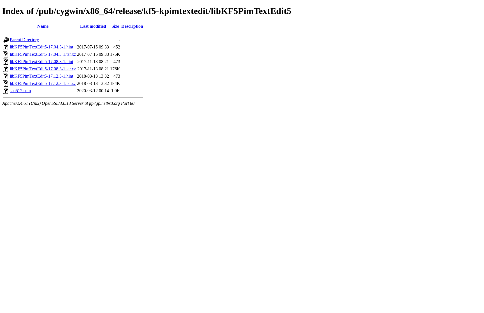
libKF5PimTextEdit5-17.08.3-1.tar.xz (43, 68)
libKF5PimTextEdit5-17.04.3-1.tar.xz (43, 54)
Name (42, 26)
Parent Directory (24, 39)
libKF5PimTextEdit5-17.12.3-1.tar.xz (43, 83)
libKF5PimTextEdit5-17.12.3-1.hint (41, 76)
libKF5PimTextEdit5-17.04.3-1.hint (41, 47)
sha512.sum (20, 90)
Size (115, 26)
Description (132, 26)
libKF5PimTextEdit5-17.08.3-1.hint (41, 61)
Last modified (93, 26)
